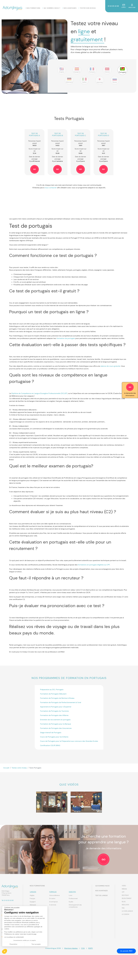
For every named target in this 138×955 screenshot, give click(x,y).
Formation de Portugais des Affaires (54, 715)
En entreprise (53, 902)
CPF (123, 892)
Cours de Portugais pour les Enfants (54, 737)
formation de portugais (66, 338)
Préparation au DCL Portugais (51, 689)
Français (32, 898)
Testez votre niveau (19, 768)
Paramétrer (13, 944)
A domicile (52, 905)
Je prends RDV (126, 951)
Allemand (33, 905)
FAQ (123, 908)
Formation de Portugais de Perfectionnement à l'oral (60, 702)
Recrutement (126, 898)
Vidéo (124, 886)
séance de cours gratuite (110, 366)
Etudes (71, 902)
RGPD (90, 948)
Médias (124, 889)
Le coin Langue (127, 911)
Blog (123, 902)
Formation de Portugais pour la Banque (55, 724)
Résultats (125, 905)
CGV (83, 948)
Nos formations (33, 8)
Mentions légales (71, 948)
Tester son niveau (88, 8)
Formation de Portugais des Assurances (56, 728)
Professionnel (73, 898)
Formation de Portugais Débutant (53, 694)
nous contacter (51, 188)
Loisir (70, 895)
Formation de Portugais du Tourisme (54, 711)
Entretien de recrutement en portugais (55, 720)
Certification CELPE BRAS (50, 745)
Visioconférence (54, 895)
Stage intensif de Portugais (50, 732)
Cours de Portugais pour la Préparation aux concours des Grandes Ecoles (69, 741)
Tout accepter (36, 944)
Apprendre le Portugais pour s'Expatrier (55, 707)
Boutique (125, 895)
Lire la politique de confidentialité (14, 937)
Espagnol (33, 902)
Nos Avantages (70, 8)
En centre (52, 898)
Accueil (6, 768)
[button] (4, 951)
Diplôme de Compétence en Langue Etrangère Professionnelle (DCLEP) (39, 393)
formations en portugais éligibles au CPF (94, 565)
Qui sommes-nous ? (52, 8)
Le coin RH (125, 914)
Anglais (32, 895)
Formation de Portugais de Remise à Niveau (57, 698)
